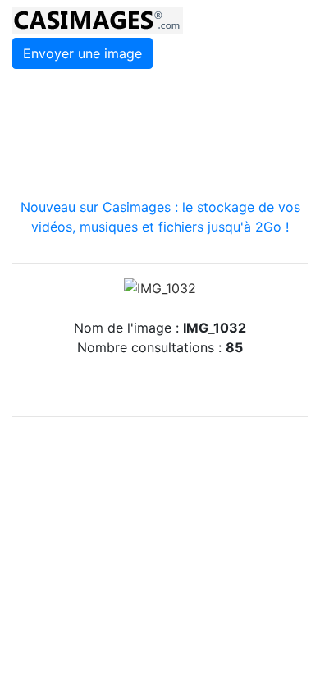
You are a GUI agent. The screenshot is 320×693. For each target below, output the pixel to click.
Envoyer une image (82, 53)
